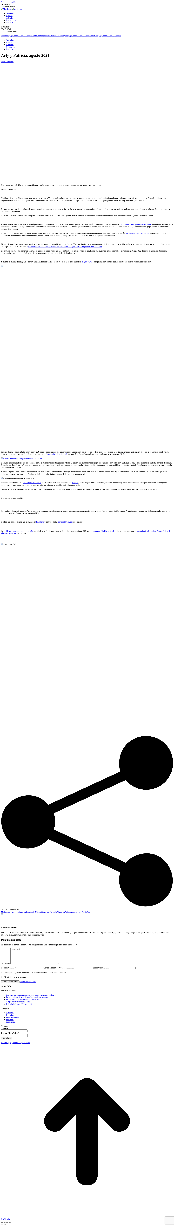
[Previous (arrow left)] (2, 1224)
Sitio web (98, 968)
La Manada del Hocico (32, 483)
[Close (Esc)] (2, 1222)
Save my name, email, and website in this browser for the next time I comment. (35, 973)
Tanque (75, 483)
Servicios (10, 1019)
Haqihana (40, 522)
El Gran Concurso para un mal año (19, 531)
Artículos (10, 1013)
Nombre (5, 1028)
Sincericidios (11, 1022)
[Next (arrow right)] (5, 1224)
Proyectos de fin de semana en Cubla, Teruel (24, 999)
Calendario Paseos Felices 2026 (19, 1004)
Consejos (10, 1015)
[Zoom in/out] (10, 1222)
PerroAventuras (7, 62)
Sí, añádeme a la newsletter (15, 977)
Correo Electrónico (10, 1033)
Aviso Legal (6, 1043)
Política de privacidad (21, 1043)
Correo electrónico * (51, 968)
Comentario (5, 963)
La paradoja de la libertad (56, 454)
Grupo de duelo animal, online (18, 1002)
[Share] (5, 1222)
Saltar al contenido (8, 2)
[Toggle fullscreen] (7, 1222)
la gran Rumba (87, 262)
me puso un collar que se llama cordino (135, 224)
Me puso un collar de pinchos (137, 233)
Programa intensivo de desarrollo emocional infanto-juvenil (29, 997)
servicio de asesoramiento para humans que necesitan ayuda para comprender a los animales (65, 246)
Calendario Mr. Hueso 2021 (103, 531)
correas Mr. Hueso (65, 522)
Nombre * (5, 968)
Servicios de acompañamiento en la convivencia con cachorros (31, 995)
